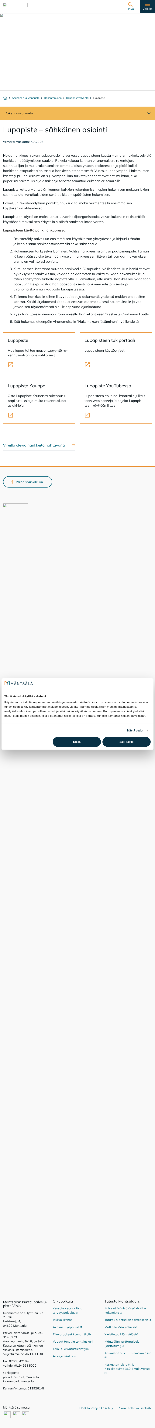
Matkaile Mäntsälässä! (121, 1327)
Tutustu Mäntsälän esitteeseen (128, 1320)
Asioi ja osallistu (64, 1356)
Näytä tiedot (135, 730)
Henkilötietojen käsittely (96, 1408)
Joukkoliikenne (62, 1320)
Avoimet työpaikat (67, 1327)
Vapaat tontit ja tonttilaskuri (73, 1341)
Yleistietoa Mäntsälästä (121, 1334)
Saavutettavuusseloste (135, 1408)
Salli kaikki (126, 741)
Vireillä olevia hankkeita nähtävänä (34, 445)
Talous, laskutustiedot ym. (71, 1349)
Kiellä (77, 741)
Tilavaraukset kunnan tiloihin (73, 1334)
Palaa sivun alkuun (29, 482)
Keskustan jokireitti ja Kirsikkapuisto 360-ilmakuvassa (127, 1367)
